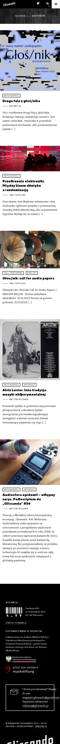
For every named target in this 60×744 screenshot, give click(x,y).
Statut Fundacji (16, 623)
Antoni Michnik (18, 399)
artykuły (29, 385)
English (31, 273)
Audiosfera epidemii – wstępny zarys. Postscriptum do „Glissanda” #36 (28, 499)
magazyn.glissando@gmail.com (40, 697)
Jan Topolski (17, 195)
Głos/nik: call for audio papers (28, 278)
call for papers (13, 273)
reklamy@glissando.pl (35, 706)
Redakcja (15, 106)
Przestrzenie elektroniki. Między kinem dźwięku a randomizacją (23, 185)
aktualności (11, 96)
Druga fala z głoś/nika (21, 101)
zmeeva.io (41, 726)
